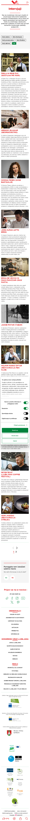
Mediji (15, 664)
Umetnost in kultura (15, 621)
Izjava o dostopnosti (21, 811)
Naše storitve (15, 649)
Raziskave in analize (15, 677)
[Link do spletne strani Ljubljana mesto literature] (15, 759)
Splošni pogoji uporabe (7, 813)
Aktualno (15, 627)
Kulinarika (15, 624)
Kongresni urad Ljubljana (15, 639)
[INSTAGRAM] (17, 598)
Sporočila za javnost (15, 667)
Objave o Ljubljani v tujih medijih (15, 689)
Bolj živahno (21, 40)
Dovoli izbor (15, 435)
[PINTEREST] (18, 602)
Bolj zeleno (6, 37)
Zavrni (15, 441)
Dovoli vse (15, 430)
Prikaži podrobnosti (19, 425)
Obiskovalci (15, 611)
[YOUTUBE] (23, 598)
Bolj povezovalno (8, 40)
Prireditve (15, 630)
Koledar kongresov (15, 652)
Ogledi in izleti (15, 614)
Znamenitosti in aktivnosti (15, 617)
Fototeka (15, 671)
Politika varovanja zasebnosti (21, 813)
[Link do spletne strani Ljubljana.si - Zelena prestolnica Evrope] (15, 748)
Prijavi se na (15, 590)
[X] (12, 602)
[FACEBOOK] (12, 598)
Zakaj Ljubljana (15, 642)
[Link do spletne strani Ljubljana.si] (15, 733)
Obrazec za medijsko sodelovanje (15, 674)
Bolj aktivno (6, 43)
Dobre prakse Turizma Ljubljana (15, 680)
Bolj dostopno (17, 37)
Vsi (14, 43)
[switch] (26, 408)
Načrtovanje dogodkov (15, 646)
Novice (15, 655)
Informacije (15, 634)
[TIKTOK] (7, 598)
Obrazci (15, 659)
